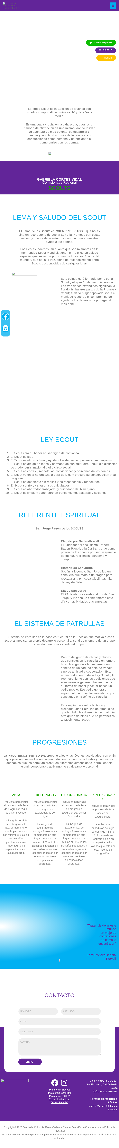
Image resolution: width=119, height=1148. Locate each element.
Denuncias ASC (59, 1102)
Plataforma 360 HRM (59, 1093)
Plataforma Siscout (59, 1089)
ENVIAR (30, 1061)
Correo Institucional (59, 1099)
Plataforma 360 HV (59, 1096)
